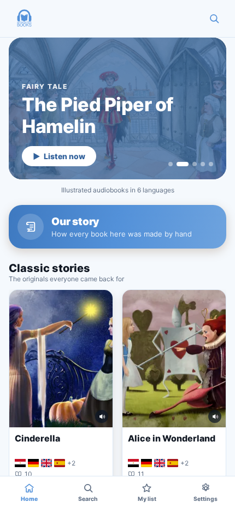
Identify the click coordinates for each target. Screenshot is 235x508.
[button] (24, 18)
